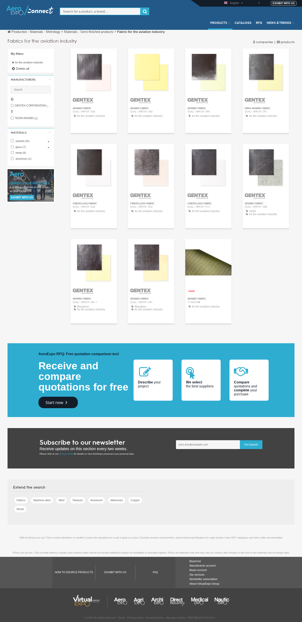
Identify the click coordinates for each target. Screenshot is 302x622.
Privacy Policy (66, 454)
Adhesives (116, 500)
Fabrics (21, 500)
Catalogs (243, 23)
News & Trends (279, 23)
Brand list (195, 561)
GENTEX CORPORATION (33, 105)
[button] (31, 80)
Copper (135, 500)
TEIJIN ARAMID (26, 118)
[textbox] (100, 11)
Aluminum (96, 500)
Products (218, 23)
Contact (93, 56)
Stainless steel (42, 500)
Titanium (77, 500)
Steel (61, 500)
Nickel (20, 509)
